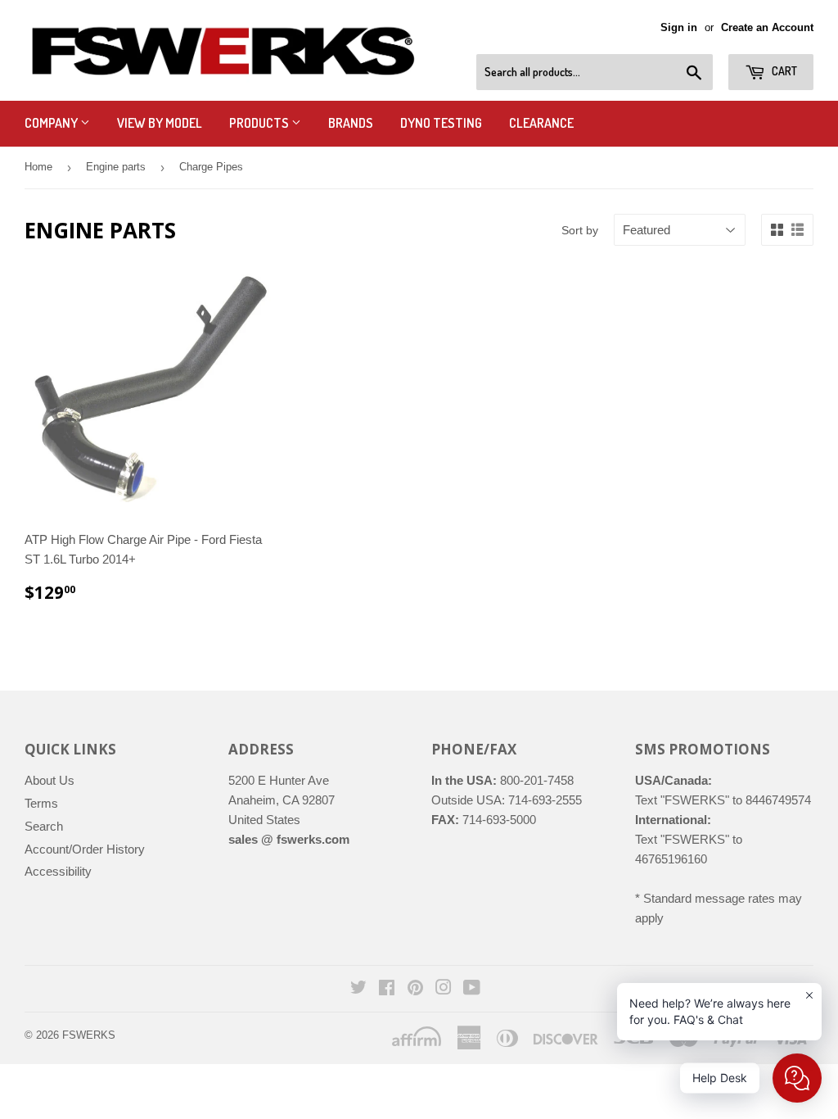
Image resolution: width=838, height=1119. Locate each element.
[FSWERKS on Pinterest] (415, 989)
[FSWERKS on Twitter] (358, 989)
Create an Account (767, 27)
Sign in (678, 27)
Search (44, 826)
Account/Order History (85, 849)
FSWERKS (88, 1035)
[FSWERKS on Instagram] (443, 989)
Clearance (541, 123)
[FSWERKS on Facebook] (386, 989)
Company (52, 123)
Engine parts (116, 167)
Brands (350, 123)
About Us (49, 780)
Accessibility (58, 871)
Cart (783, 71)
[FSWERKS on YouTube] (471, 989)
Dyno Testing (441, 123)
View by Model (159, 123)
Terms (41, 803)
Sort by (579, 230)
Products (260, 123)
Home (38, 167)
